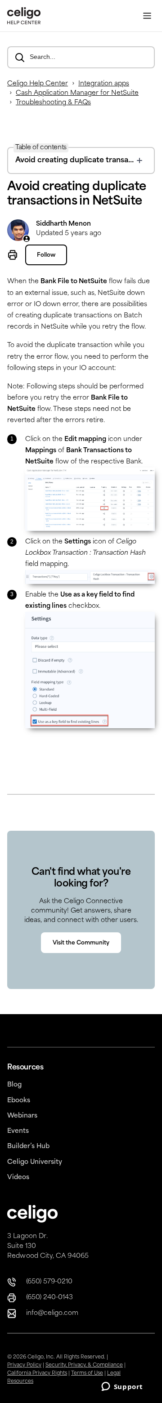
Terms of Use (87, 1373)
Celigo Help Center (37, 83)
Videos (18, 1177)
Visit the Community (81, 943)
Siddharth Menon (63, 224)
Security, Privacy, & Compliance (84, 1365)
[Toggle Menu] (147, 16)
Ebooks (18, 1100)
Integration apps (103, 83)
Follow (46, 255)
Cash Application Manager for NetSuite (77, 93)
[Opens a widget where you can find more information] (122, 1387)
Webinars (22, 1116)
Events (18, 1131)
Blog (14, 1085)
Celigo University (34, 1162)
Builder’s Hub (28, 1146)
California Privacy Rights (37, 1373)
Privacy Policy (24, 1365)
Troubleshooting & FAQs (53, 102)
